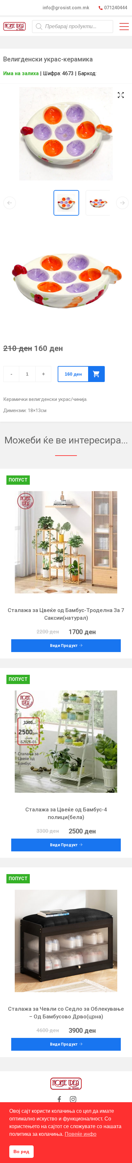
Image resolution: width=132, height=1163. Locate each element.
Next (122, 202)
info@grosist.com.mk (66, 7)
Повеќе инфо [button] (80, 1134)
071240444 (115, 7)
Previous (9, 202)
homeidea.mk (14, 26)
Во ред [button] (21, 1151)
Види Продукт (64, 645)
